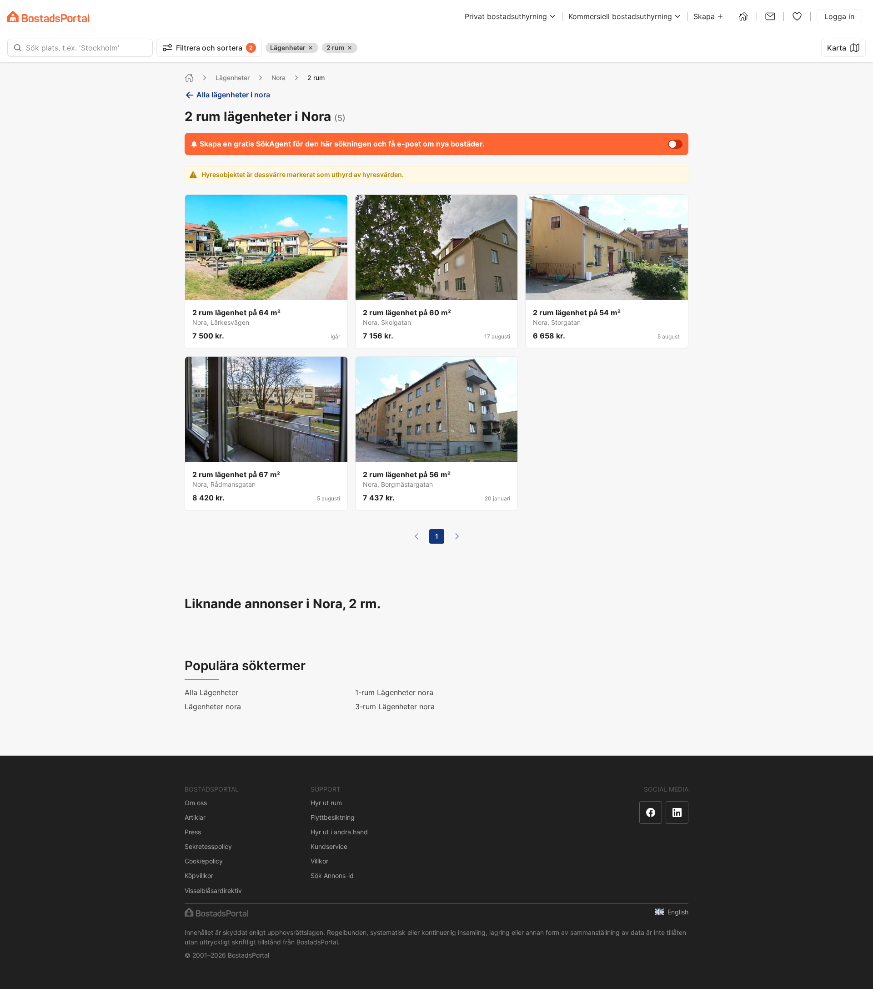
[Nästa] (457, 536)
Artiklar (195, 817)
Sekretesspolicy (208, 846)
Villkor (319, 861)
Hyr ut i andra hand (339, 832)
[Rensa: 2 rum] (349, 48)
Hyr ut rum (326, 803)
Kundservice (329, 846)
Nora (278, 77)
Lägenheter (233, 77)
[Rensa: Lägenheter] (310, 48)
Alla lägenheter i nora (233, 94)
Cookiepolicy (204, 861)
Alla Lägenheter (211, 692)
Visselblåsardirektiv (213, 890)
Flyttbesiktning (333, 817)
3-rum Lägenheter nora (395, 706)
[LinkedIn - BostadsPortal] (677, 812)
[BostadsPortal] (48, 16)
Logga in (839, 16)
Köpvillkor (199, 875)
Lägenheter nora (213, 706)
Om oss (196, 803)
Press (193, 832)
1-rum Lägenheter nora (394, 692)
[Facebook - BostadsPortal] (650, 812)
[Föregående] (416, 536)
